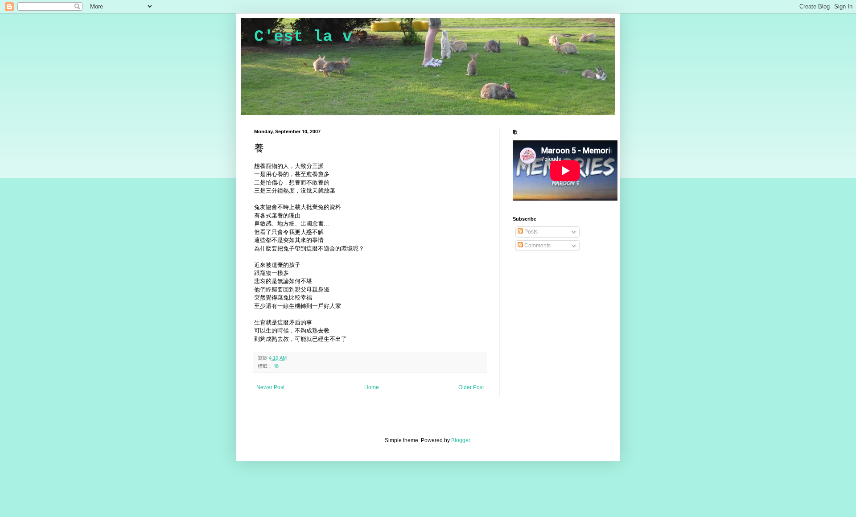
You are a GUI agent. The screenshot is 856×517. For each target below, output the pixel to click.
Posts (530, 232)
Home (371, 387)
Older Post (471, 387)
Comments (537, 245)
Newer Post (270, 387)
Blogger (460, 440)
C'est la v (303, 37)
